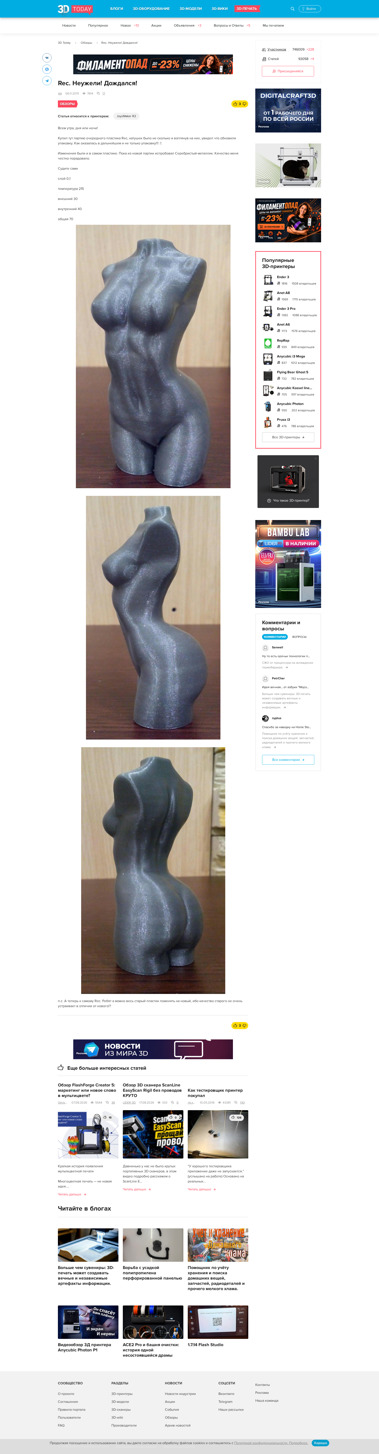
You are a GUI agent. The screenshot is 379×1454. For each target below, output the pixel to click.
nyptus (276, 718)
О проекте (66, 1394)
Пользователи (69, 1417)
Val (60, 93)
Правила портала (71, 1409)
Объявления (187, 25)
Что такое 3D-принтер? (291, 500)
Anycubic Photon (290, 404)
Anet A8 (283, 293)
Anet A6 (283, 324)
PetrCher (278, 678)
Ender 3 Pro (286, 308)
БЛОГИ (116, 9)
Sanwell (277, 647)
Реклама (81, 68)
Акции (156, 25)
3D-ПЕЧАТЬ (247, 9)
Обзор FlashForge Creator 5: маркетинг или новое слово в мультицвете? (87, 1090)
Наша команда (266, 1400)
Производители (124, 1425)
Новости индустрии (180, 1394)
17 (103, 93)
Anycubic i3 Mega (291, 356)
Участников (277, 49)
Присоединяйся (290, 71)
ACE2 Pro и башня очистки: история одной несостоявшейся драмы (151, 1350)
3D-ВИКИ (220, 9)
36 (113, 1102)
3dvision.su (63, 1102)
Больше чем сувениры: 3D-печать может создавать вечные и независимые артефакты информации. (86, 1275)
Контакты (262, 1385)
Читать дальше (69, 1194)
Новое (130, 25)
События (172, 1409)
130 (242, 1102)
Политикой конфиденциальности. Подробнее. (271, 1443)
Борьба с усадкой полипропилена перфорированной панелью (152, 1273)
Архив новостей (178, 1425)
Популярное (98, 25)
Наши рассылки (231, 1409)
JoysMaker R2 (126, 116)
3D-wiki (117, 1417)
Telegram (225, 1402)
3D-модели (120, 1402)
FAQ (61, 1425)
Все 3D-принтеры (286, 437)
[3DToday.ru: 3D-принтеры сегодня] (75, 11)
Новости (69, 25)
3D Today (64, 43)
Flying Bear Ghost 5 (292, 372)
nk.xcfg (192, 1102)
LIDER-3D (129, 1102)
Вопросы (299, 637)
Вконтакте (226, 1394)
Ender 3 (283, 277)
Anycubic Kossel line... (294, 388)
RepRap (283, 340)
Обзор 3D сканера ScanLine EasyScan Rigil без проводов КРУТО (152, 1090)
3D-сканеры (121, 1409)
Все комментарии (286, 760)
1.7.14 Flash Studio (205, 1344)
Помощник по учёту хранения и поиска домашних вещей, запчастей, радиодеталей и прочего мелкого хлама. (216, 1278)
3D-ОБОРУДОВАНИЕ (151, 9)
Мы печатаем (273, 25)
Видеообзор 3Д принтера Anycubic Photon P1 (84, 1347)
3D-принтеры (121, 1394)
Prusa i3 (283, 419)
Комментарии (275, 637)
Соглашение (68, 1402)
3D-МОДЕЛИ (191, 9)
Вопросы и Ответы (232, 25)
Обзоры (86, 43)
